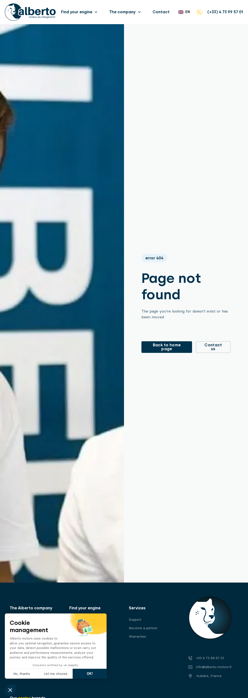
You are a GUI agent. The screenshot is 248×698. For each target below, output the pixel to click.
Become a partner (143, 628)
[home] (30, 12)
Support (135, 620)
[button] (79, 12)
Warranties (137, 636)
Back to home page (167, 347)
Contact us (213, 347)
